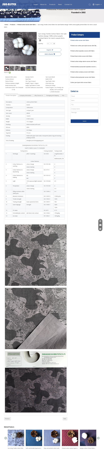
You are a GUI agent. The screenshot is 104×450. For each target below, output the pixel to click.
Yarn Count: (49, 77)
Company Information (25, 95)
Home (36, 4)
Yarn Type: (28, 81)
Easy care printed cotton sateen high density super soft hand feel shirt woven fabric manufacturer (52, 448)
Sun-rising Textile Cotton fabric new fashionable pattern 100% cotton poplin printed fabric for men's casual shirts (16, 448)
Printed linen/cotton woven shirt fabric (81, 56)
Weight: (27, 83)
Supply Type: (28, 85)
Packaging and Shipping (52, 95)
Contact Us (68, 4)
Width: (47, 79)
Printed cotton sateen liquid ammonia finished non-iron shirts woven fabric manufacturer (70, 448)
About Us (43, 4)
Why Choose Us (39, 95)
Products (52, 4)
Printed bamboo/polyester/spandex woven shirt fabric (85, 66)
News (60, 4)
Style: (26, 79)
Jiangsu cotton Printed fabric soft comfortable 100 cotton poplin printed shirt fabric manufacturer (88, 448)
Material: (7, 77)
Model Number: (9, 85)
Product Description (11, 95)
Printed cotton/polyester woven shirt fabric (82, 77)
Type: (47, 81)
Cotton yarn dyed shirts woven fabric (80, 82)
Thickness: (8, 83)
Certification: (8, 87)
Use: (26, 87)
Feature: (48, 87)
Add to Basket (49, 54)
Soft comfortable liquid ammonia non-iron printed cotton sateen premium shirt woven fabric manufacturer (34, 448)
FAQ (63, 95)
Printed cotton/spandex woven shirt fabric (82, 51)
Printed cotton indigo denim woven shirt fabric (83, 61)
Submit (84, 121)
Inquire (49, 50)
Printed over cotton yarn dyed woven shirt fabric (84, 45)
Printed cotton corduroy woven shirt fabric (82, 72)
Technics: (7, 79)
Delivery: (48, 85)
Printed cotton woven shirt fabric (79, 40)
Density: (27, 77)
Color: (47, 83)
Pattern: (7, 81)
